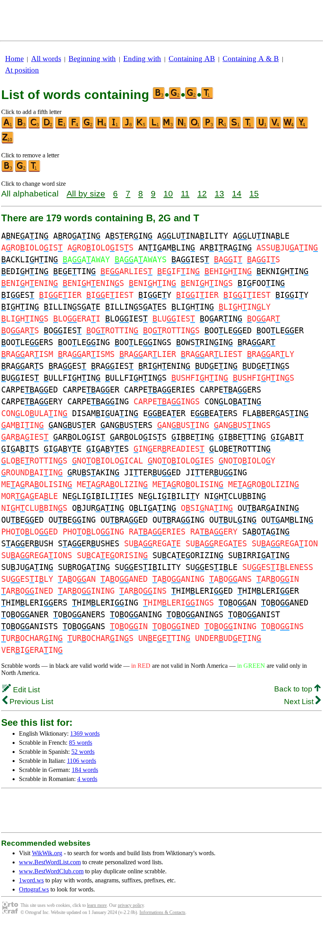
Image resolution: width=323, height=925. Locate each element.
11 (185, 193)
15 (254, 193)
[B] (21, 126)
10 (168, 193)
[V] (275, 126)
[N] (182, 126)
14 (236, 193)
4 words (87, 779)
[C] (34, 126)
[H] (101, 126)
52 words (83, 751)
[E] (61, 126)
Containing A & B (251, 58)
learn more (97, 905)
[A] (8, 126)
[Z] (8, 141)
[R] (222, 126)
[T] (249, 126)
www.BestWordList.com (50, 862)
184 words (85, 769)
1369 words (85, 733)
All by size (86, 193)
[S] (235, 126)
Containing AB (192, 58)
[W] (289, 126)
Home (14, 58)
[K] (142, 126)
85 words (80, 742)
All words (46, 58)
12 (202, 193)
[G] (88, 126)
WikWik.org (47, 853)
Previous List (30, 701)
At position (22, 70)
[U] (262, 126)
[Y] (302, 126)
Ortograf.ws (34, 889)
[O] (195, 126)
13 (219, 193)
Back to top (294, 689)
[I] (115, 126)
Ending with (142, 58)
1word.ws (31, 880)
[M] (168, 126)
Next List (300, 701)
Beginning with (92, 58)
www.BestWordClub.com (51, 871)
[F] (75, 126)
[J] (128, 126)
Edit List (25, 690)
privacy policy (131, 905)
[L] (155, 126)
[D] (48, 126)
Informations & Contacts (162, 912)
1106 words (81, 760)
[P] (208, 126)
